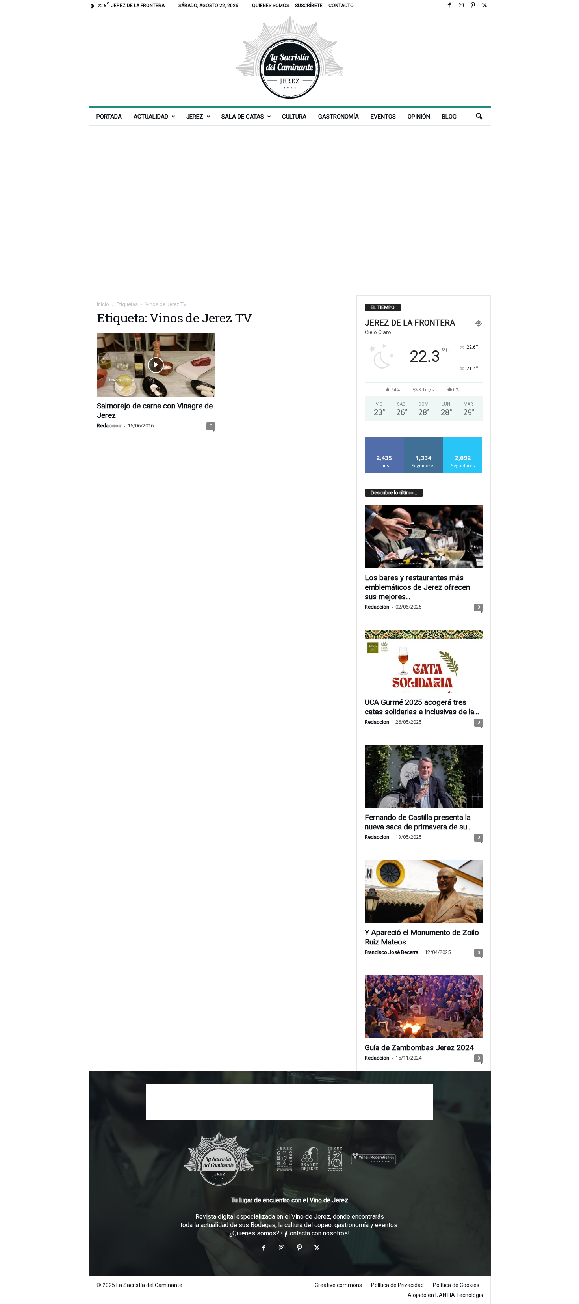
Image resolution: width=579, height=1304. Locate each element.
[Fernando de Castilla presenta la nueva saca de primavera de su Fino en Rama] (424, 776)
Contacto (341, 5)
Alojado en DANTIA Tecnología (445, 1295)
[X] (485, 5)
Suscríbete (309, 5)
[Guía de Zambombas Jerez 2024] (424, 1006)
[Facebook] (449, 5)
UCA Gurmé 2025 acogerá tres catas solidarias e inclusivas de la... (422, 707)
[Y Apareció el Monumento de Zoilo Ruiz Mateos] (424, 891)
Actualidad (151, 116)
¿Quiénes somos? (254, 1233)
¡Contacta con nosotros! (317, 1233)
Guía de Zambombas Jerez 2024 (419, 1047)
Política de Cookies (456, 1285)
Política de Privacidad (397, 1285)
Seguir (423, 440)
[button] (479, 116)
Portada (109, 116)
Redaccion (109, 425)
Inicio (103, 304)
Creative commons (338, 1285)
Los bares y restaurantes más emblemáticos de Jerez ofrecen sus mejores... (417, 587)
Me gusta (384, 440)
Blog (449, 116)
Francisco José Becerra (391, 952)
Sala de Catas (242, 116)
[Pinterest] (473, 5)
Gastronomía (338, 116)
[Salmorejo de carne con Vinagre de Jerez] (156, 365)
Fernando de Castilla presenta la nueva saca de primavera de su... (418, 822)
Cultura (294, 116)
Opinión (419, 116)
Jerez (194, 116)
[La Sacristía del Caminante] (290, 58)
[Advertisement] (289, 151)
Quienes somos (270, 5)
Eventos (383, 116)
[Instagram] (461, 5)
